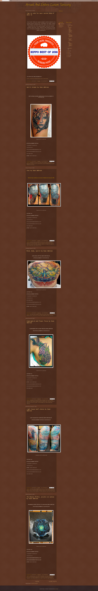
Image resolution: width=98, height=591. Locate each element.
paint (42, 578)
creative (47, 577)
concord (42, 577)
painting (45, 578)
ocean (28, 491)
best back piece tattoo (49, 314)
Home (37, 581)
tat (34, 245)
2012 (68, 55)
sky (48, 491)
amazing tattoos (34, 162)
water (54, 491)
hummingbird (41, 402)
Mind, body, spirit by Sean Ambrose (40, 251)
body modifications (37, 401)
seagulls (37, 491)
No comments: (44, 81)
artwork (33, 577)
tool (40, 245)
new (51, 244)
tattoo (32, 164)
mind (39, 315)
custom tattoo (33, 244)
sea (34, 491)
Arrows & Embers (42, 400)
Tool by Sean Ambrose (34, 170)
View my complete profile (61, 26)
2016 (68, 24)
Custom (39, 163)
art (48, 162)
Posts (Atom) (35, 583)
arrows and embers (42, 162)
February (70, 25)
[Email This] (49, 81)
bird (31, 401)
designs (39, 244)
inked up (48, 244)
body (32, 163)
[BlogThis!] (50, 81)
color (35, 163)
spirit (48, 315)
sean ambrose (30, 245)
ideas (43, 244)
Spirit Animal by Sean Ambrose (38, 87)
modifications (48, 163)
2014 (68, 52)
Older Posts (53, 581)
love (44, 163)
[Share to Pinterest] (53, 81)
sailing (31, 491)
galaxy (28, 578)
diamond (51, 577)
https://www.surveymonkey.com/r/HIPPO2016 (37, 78)
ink (41, 163)
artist (50, 162)
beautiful (29, 163)
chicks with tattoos (46, 401)
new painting (36, 578)
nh (53, 244)
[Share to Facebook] (52, 81)
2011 (68, 56)
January (70, 48)
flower (36, 402)
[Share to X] (51, 81)
